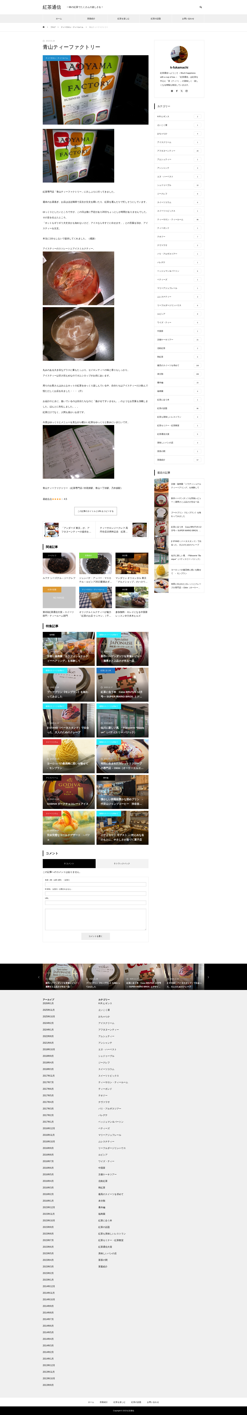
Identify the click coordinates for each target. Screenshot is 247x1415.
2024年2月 (48, 1023)
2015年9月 (48, 1227)
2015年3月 (48, 1266)
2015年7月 (48, 1240)
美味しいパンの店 (107, 1253)
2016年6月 (48, 1168)
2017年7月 (48, 1082)
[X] (181, 90)
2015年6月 (48, 1247)
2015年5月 (48, 1253)
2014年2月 (48, 1352)
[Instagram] (186, 90)
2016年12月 (49, 1128)
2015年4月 (48, 1260)
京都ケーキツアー (107, 1174)
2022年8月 (48, 1036)
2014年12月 (49, 1286)
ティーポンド (105, 1089)
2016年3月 (48, 1187)
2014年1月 (48, 1358)
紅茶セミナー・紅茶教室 (111, 1240)
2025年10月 (49, 1016)
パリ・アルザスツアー (109, 1108)
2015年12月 (49, 1207)
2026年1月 (48, 1003)
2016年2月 (48, 1194)
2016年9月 (48, 1148)
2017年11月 (49, 1076)
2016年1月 (48, 1201)
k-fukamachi (179, 67)
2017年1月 (48, 1122)
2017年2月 (48, 1115)
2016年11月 (49, 1135)
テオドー (102, 1095)
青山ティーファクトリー (55, 488)
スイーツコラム (52, 742)
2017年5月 (48, 1095)
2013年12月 (49, 1365)
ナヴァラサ (104, 1102)
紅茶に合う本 (106, 671)
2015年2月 (48, 1273)
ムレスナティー (106, 1141)
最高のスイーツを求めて (108, 635)
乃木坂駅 (115, 488)
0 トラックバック (122, 863)
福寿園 (52, 635)
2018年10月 (49, 1049)
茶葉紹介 (91, 18)
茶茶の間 (102, 1260)
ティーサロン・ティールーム (57, 58)
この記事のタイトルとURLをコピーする (96, 511)
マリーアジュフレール (109, 1135)
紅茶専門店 (76, 488)
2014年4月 (48, 1339)
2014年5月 (48, 1332)
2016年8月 (48, 1154)
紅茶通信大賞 (105, 1247)
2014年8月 (48, 1312)
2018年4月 (48, 1062)
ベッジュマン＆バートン (111, 1122)
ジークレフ (52, 555)
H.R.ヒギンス (105, 1003)
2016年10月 (49, 1141)
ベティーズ (104, 1128)
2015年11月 (49, 1214)
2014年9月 (48, 1306)
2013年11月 (49, 1372)
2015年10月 (49, 1220)
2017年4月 (48, 1102)
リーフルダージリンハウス (112, 1148)
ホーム (59, 18)
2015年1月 (48, 1280)
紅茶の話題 (156, 18)
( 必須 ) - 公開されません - (58, 889)
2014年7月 (48, 1319)
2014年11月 (49, 1293)
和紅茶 (101, 1187)
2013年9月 (48, 1385)
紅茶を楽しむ (123, 18)
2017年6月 (48, 1089)
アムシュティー (106, 1036)
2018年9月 (48, 1056)
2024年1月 (48, 1029)
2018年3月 (48, 1069)
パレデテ (102, 1115)
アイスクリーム (52, 778)
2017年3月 (48, 1108)
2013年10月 (49, 1378)
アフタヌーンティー (108, 1029)
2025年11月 (49, 1010)
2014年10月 (49, 1299)
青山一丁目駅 (102, 488)
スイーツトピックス (108, 1076)
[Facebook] (176, 90)
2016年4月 (48, 1181)
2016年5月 (48, 1174)
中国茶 (101, 1168)
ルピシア (102, 1154)
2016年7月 (48, 1161)
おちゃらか (104, 1016)
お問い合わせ (188, 18)
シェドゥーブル (106, 1056)
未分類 (124, 555)
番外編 (105, 778)
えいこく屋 (104, 1010)
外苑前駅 (88, 488)
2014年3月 (48, 1345)
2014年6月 (48, 1326)
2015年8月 (48, 1233)
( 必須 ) (57, 880)
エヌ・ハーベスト (107, 1049)
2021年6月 (48, 1043)
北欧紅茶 (102, 1181)
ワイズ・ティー (106, 1161)
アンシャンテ (105, 1043)
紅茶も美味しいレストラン (112, 1233)
